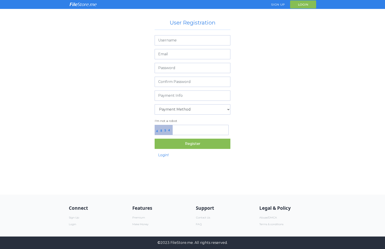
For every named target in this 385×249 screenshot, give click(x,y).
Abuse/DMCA (268, 217)
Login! (163, 155)
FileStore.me (181, 243)
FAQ (199, 224)
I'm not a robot (166, 121)
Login (303, 4)
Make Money (140, 224)
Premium (138, 217)
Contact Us (203, 217)
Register (192, 144)
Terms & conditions (271, 224)
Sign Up (278, 4)
